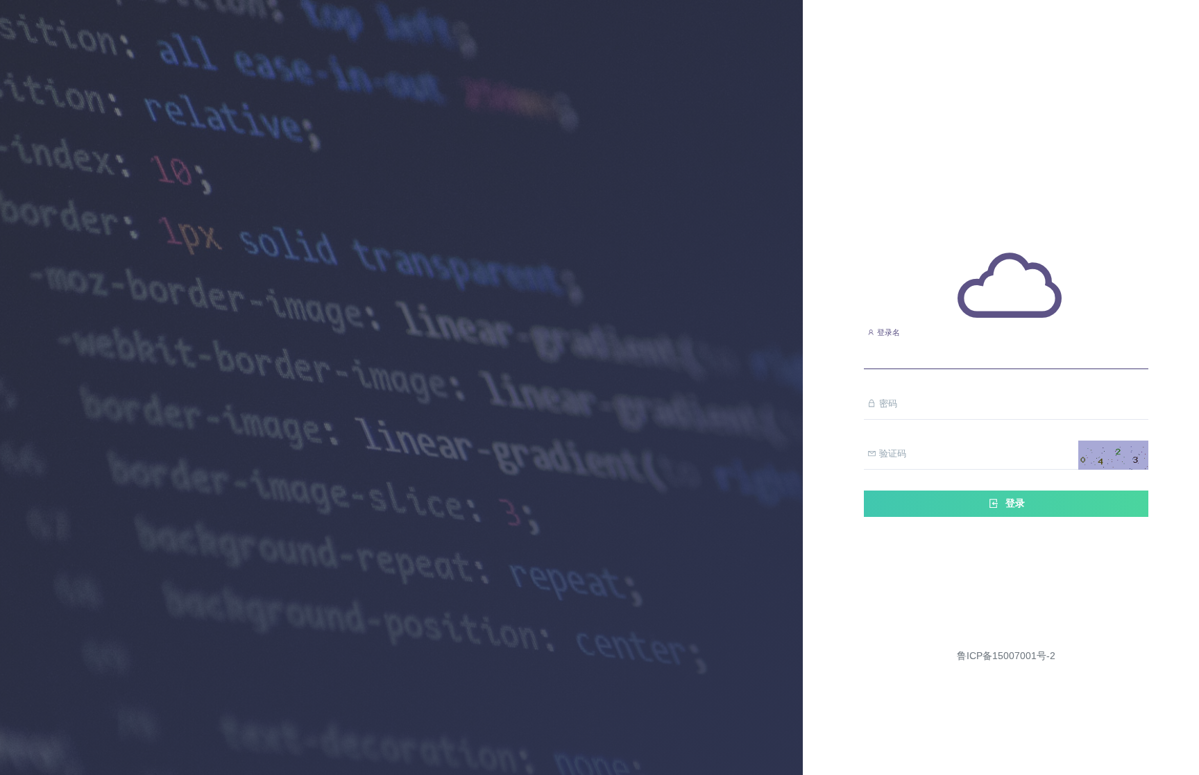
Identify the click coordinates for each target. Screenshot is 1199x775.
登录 (1014, 503)
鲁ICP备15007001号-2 (1006, 655)
